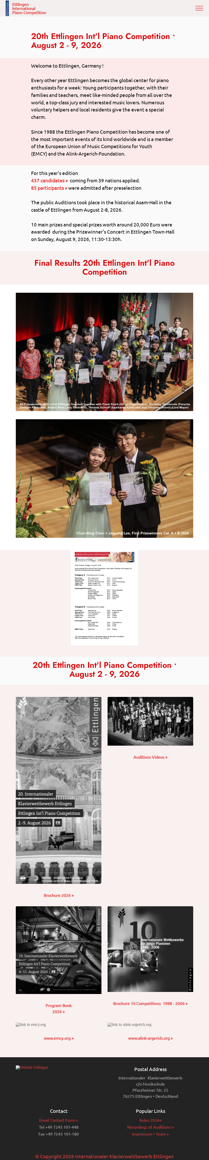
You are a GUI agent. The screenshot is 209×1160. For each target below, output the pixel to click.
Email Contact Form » (58, 1120)
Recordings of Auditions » (150, 1126)
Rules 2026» (150, 1120)
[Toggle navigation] (199, 8)
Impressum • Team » (150, 1133)
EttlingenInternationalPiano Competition (29, 8)
